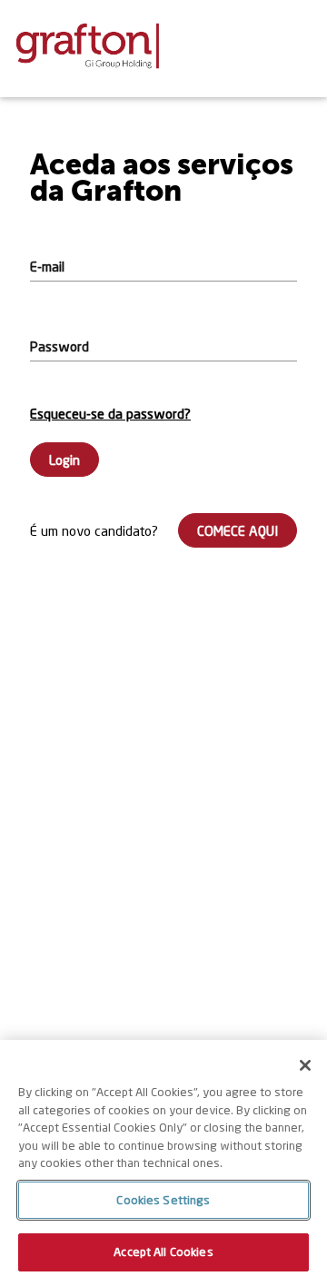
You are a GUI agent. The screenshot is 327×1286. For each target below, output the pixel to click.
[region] (163, 1163)
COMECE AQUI (237, 530)
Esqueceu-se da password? (110, 413)
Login (64, 459)
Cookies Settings (163, 1199)
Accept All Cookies (163, 1251)
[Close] (305, 1065)
